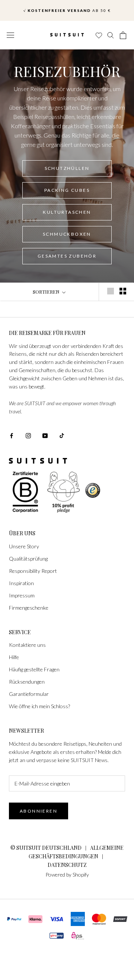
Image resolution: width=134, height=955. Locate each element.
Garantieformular (29, 694)
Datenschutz (67, 864)
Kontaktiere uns (27, 645)
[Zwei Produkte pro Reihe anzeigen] (122, 291)
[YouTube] (45, 435)
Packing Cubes (67, 190)
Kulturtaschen (67, 212)
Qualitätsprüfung (28, 558)
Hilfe (14, 657)
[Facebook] (11, 435)
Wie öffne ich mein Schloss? (39, 706)
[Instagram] (28, 435)
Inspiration (21, 583)
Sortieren (47, 291)
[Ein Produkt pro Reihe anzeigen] (110, 291)
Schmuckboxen (67, 234)
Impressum (22, 595)
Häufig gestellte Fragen (34, 669)
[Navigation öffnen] (10, 35)
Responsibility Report (33, 571)
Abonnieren (38, 811)
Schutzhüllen (67, 168)
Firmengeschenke (28, 607)
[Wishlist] (98, 35)
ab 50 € (67, 8)
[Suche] (111, 35)
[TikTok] (61, 435)
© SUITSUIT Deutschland (46, 847)
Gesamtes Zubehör (67, 256)
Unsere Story (24, 546)
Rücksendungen (27, 681)
